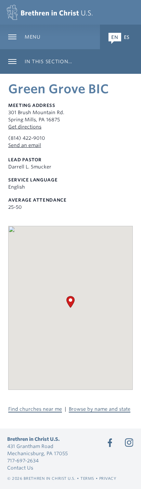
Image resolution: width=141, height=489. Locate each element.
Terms (87, 478)
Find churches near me (35, 409)
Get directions (24, 127)
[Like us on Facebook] (110, 442)
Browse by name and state (99, 409)
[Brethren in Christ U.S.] (49, 12)
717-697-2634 (23, 460)
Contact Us (20, 468)
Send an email (24, 145)
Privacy (108, 478)
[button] (70, 302)
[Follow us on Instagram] (129, 442)
